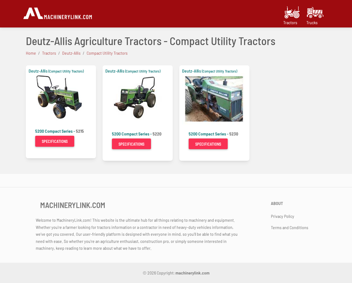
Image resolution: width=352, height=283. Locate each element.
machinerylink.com (192, 272)
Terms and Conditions (289, 227)
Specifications (55, 141)
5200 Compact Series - (55, 131)
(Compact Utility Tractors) (66, 71)
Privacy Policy (282, 216)
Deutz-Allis (38, 70)
